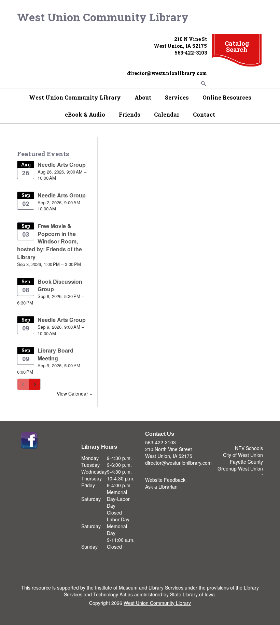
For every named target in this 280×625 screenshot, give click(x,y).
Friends (129, 114)
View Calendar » (74, 393)
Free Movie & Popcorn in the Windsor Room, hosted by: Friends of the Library (49, 241)
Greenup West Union (240, 468)
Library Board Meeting (55, 354)
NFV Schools (249, 448)
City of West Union (243, 454)
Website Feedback (165, 479)
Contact (204, 114)
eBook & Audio (85, 114)
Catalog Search (237, 46)
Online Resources (226, 97)
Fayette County (246, 461)
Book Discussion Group (60, 285)
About (143, 97)
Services (177, 97)
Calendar (166, 114)
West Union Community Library (102, 17)
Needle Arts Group (62, 164)
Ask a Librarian (161, 486)
